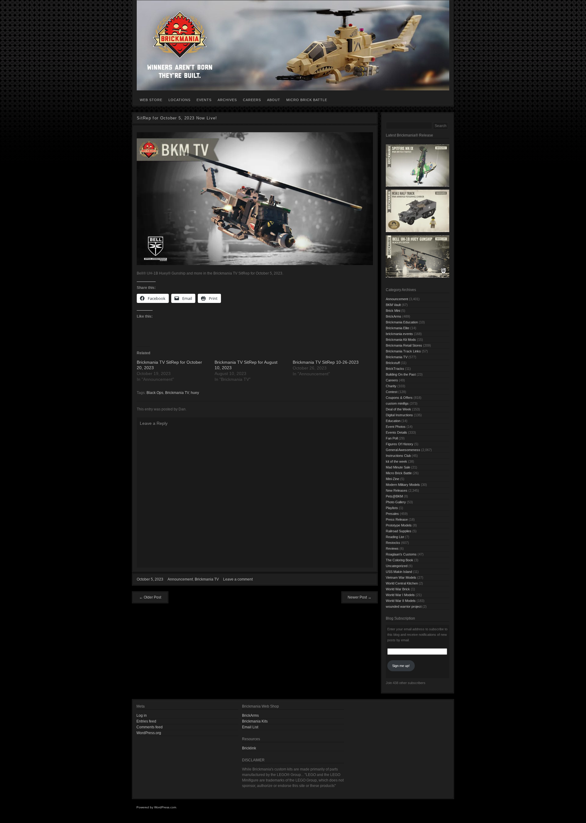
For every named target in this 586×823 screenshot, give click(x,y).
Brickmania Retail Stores (404, 345)
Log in (141, 715)
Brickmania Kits (255, 721)
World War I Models (400, 595)
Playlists (392, 508)
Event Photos (396, 426)
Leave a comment (238, 579)
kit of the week (396, 461)
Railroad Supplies (398, 531)
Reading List (395, 537)
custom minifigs (397, 403)
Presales (392, 513)
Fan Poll (392, 438)
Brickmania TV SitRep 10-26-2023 (326, 362)
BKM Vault (393, 305)
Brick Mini (393, 310)
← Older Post (150, 597)
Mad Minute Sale (398, 467)
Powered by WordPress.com (156, 807)
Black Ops (154, 393)
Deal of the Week (398, 409)
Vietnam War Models (401, 577)
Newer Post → (359, 597)
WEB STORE (151, 100)
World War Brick (398, 589)
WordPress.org (148, 733)
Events (204, 100)
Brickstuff (393, 363)
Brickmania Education (402, 322)
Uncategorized (396, 566)
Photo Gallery (396, 502)
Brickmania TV (177, 393)
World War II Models (401, 601)
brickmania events (399, 334)
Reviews (392, 548)
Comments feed (149, 727)
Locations (179, 100)
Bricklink (249, 748)
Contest (391, 392)
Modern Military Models (403, 484)
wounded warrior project (403, 606)
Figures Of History (399, 444)
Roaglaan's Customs (401, 554)
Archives (227, 100)
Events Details (396, 432)
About (273, 100)
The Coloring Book (399, 560)
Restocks (393, 542)
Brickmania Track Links (403, 351)
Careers (252, 100)
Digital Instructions (399, 415)
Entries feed (146, 721)
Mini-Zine (392, 479)
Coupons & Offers (399, 397)
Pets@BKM (394, 496)
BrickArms (393, 316)
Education (393, 421)
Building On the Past (401, 374)
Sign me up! (401, 666)
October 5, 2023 (150, 579)
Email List (250, 727)
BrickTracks (395, 368)
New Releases (396, 490)
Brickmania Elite (397, 328)
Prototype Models (399, 525)
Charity (391, 386)
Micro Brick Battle (306, 100)
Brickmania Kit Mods (401, 339)
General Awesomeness (403, 450)
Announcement (180, 579)
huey (195, 393)
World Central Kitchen (402, 583)
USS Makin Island (399, 572)
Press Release (397, 519)
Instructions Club (398, 455)
